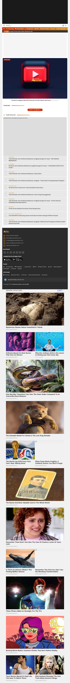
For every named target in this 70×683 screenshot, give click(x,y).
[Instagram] (17, 252)
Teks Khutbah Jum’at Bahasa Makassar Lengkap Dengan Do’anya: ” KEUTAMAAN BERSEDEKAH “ (34, 159)
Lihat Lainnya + (35, 110)
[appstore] (7, 260)
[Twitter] (7, 252)
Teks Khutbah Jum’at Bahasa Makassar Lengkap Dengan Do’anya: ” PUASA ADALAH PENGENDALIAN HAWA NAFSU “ (35, 201)
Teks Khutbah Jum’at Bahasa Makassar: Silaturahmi (25, 173)
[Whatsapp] (10, 252)
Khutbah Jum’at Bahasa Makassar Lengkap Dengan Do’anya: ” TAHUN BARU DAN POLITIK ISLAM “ (36, 166)
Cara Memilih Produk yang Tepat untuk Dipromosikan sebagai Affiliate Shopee (33, 215)
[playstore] (18, 260)
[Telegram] (13, 252)
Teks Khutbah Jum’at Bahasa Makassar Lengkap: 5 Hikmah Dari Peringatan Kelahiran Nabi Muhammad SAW (37, 222)
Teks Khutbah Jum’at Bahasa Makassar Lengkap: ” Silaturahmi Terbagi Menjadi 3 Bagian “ (37, 180)
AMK (23, 279)
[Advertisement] (35, 12)
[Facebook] (4, 252)
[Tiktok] (23, 252)
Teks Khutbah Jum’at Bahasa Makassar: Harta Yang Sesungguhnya (30, 194)
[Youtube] (20, 252)
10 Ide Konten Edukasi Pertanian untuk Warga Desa (24, 208)
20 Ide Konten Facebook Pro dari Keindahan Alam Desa (26, 187)
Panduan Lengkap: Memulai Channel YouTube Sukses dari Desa (31, 100)
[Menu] (4, 25)
